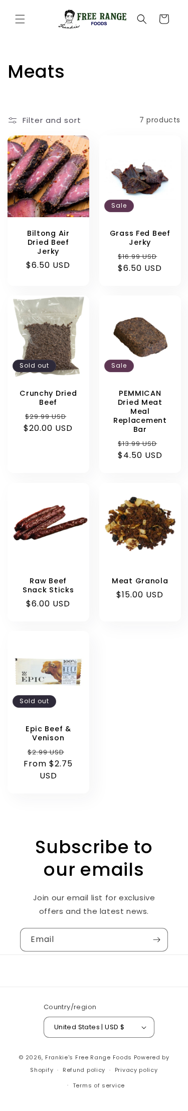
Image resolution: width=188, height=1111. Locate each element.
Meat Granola (139, 580)
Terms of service (99, 1085)
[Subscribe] (156, 939)
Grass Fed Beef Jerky (139, 237)
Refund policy (84, 1070)
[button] (20, 19)
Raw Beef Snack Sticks (48, 585)
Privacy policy (136, 1070)
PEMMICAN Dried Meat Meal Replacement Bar (139, 411)
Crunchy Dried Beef (48, 398)
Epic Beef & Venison (48, 733)
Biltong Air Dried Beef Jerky (48, 241)
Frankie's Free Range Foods (88, 1057)
